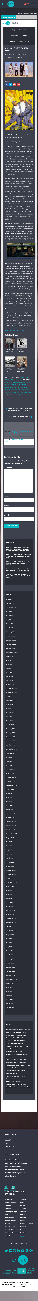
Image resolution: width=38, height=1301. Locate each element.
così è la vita (22, 384)
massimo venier (23, 390)
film (7, 1049)
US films (27, 1087)
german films (10, 1054)
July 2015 (9, 939)
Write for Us (24, 42)
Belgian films (10, 1032)
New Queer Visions (12, 1076)
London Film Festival (13, 1068)
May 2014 (9, 995)
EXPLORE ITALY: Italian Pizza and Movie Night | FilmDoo (18, 432)
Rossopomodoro (25, 392)
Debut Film (9, 1218)
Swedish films (21, 1084)
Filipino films (23, 1046)
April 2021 (9, 672)
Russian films (10, 1079)
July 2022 (9, 612)
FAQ (6, 1143)
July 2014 (9, 987)
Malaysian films (11, 1073)
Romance (23, 1215)
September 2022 (11, 608)
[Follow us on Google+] (31, 1251)
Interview (9, 1059)
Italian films (13, 390)
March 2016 (10, 906)
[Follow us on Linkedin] (18, 1251)
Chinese (8, 1205)
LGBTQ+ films (25, 1065)
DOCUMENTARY (11, 1043)
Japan (25, 1059)
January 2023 (10, 599)
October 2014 (10, 975)
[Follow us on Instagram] (14, 1251)
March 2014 (9, 1003)
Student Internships (13, 1166)
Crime (7, 1215)
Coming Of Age (11, 1211)
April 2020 (9, 721)
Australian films (24, 1030)
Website (7, 515)
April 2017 (9, 854)
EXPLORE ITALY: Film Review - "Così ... (17, 440)
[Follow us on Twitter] (6, 1251)
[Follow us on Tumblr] (27, 1251)
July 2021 (9, 660)
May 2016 (9, 898)
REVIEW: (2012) (9, 350)
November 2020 (11, 692)
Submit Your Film (12, 1160)
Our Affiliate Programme (15, 1173)
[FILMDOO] (19, 1260)
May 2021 (9, 668)
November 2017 (11, 826)
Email (7, 505)
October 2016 (10, 878)
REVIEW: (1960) (8, 370)
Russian (23, 1218)
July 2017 (9, 842)
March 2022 (10, 628)
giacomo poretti (17, 387)
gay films (19, 1051)
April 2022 (9, 624)
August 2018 (10, 789)
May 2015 (9, 947)
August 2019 (10, 753)
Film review (14, 1049)
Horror (8, 1057)
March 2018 (10, 809)
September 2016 (11, 882)
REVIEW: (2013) (20, 351)
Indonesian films (17, 1057)
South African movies (13, 1081)
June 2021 (9, 664)
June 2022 (9, 616)
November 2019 (11, 741)
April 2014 (9, 999)
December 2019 (11, 737)
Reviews (12, 42)
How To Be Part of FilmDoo (16, 1163)
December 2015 (11, 918)
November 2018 (11, 777)
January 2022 (10, 636)
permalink (18, 395)
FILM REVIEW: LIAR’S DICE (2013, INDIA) (21, 370)
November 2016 (11, 874)
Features (22, 29)
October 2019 (10, 745)
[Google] (14, 84)
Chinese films (16, 1038)
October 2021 (10, 648)
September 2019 (11, 749)
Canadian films (21, 1035)
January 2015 (10, 963)
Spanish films (10, 1084)
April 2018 (9, 805)
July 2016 (9, 890)
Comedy (14, 384)
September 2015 (11, 930)
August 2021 (10, 656)
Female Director (11, 1230)
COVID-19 (9, 1040)
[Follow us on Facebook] (10, 1251)
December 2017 (11, 821)
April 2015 (9, 951)
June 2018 (9, 797)
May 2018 (9, 801)
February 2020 (11, 729)
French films (10, 1051)
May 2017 (9, 850)
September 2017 (11, 834)
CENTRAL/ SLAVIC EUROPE (14, 57)
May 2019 (9, 761)
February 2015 (10, 959)
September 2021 (11, 652)
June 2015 (9, 943)
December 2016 (11, 870)
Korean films (22, 1062)
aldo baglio (16, 382)
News (24, 36)
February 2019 (10, 769)
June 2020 (9, 712)
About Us (8, 1140)
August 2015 (10, 935)
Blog (13, 29)
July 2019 (9, 757)
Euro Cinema (10, 1227)
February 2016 (10, 910)
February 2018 (10, 813)
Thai (21, 1230)
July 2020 (9, 708)
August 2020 (10, 704)
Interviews (14, 36)
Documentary (10, 1221)
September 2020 (11, 700)
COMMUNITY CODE (19, 1287)
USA (21, 1087)
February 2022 (10, 632)
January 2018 (10, 817)
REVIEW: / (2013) (20, 409)
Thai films (9, 1087)
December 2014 (11, 967)
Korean (23, 1211)
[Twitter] (10, 84)
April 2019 (9, 765)
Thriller (23, 1233)
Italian (22, 1205)
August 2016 (10, 886)
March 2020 (10, 725)
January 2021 (10, 684)
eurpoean (8, 387)
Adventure (8, 382)
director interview (20, 1040)
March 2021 (9, 676)
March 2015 (10, 955)
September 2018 (11, 785)
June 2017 (9, 846)
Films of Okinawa (12, 1233)
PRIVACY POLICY (26, 1285)
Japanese (23, 1208)
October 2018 (10, 781)
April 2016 (9, 902)
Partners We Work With (14, 1169)
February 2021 (10, 680)
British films (10, 1035)
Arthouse (8, 1199)
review (22, 1076)
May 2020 (9, 717)
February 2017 (10, 862)
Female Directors (12, 1046)
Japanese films (11, 1062)
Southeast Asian (26, 1224)
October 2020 (10, 696)
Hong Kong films (21, 1054)
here (16, 325)
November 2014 (11, 971)
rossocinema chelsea (12, 392)
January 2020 (10, 733)
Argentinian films (12, 1030)
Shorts (22, 1221)
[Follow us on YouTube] (22, 1251)
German (23, 1199)
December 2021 (11, 640)
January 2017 (10, 866)
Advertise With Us (12, 1176)
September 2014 (11, 979)
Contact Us (9, 1146)
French (7, 1236)
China (8, 1038)
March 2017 (9, 858)
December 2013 (11, 1007)
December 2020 (11, 688)
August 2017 (10, 838)
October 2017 (10, 830)
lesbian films (10, 1065)
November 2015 (11, 922)
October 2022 (10, 603)
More (22, 1236)
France (22, 1049)
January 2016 (10, 914)
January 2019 (10, 773)
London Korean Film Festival (15, 1070)
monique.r (11, 54)
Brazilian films (21, 1032)
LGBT (18, 1065)
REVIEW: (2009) (19, 416)
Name (7, 496)
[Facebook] (7, 84)
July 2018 (9, 793)
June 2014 (9, 991)
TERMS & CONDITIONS (8, 1285)
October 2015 (10, 926)
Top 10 (16, 1087)
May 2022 (9, 620)
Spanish (23, 1227)
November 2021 (11, 644)
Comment (8, 467)
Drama (20, 1043)
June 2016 (9, 894)
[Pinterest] (18, 84)
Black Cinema (10, 1202)
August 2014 (10, 983)
